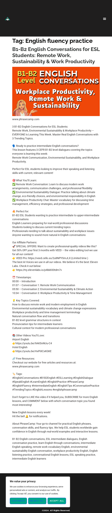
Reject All (37, 501)
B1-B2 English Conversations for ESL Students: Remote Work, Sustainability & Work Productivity (56, 55)
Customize (18, 501)
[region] (38, 492)
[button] (104, 18)
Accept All (57, 501)
